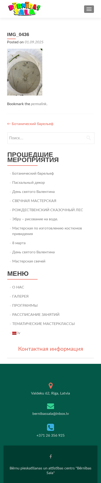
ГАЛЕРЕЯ (20, 296)
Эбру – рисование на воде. (35, 219)
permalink (39, 104)
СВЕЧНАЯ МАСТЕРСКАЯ (34, 201)
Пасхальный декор (28, 182)
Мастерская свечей (28, 261)
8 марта (19, 243)
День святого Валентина (33, 192)
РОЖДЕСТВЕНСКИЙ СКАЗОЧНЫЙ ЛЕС (47, 210)
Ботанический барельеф (30, 124)
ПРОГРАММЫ (25, 305)
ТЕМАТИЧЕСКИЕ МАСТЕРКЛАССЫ (43, 324)
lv (18, 333)
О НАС (18, 287)
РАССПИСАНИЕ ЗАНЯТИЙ (35, 315)
